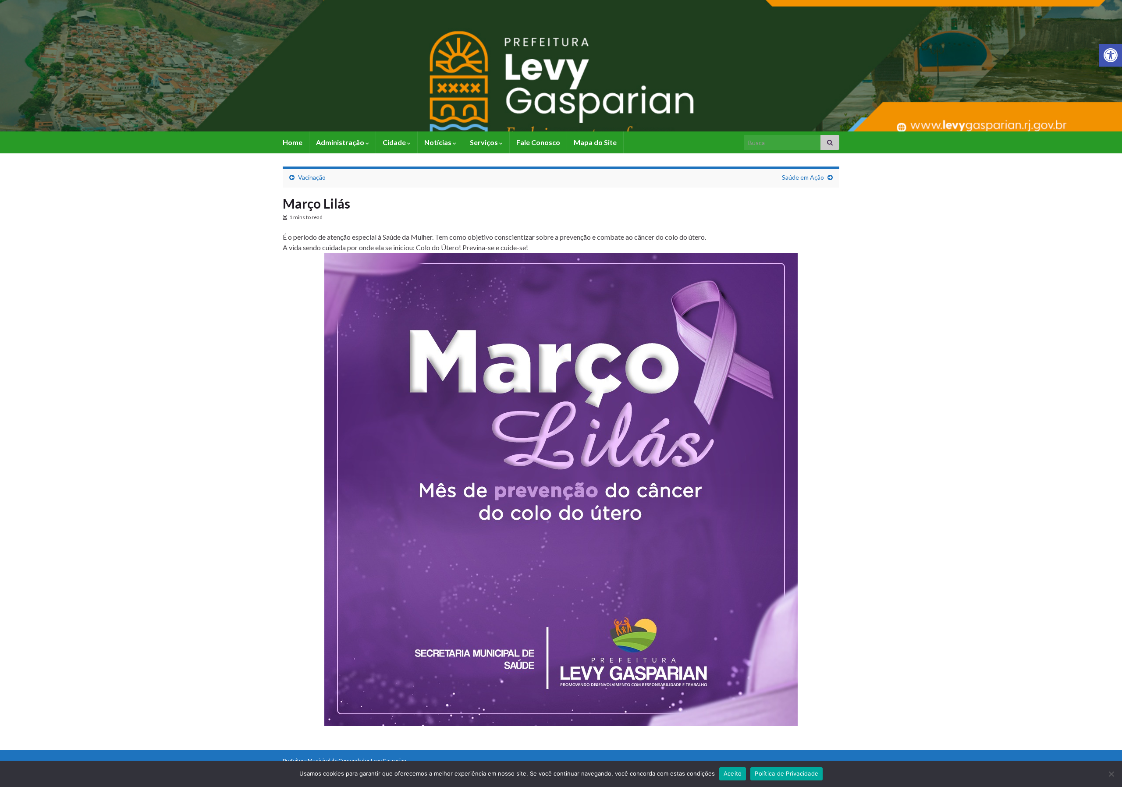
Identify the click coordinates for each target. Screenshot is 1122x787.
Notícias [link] (438, 142)
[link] (1110, 55)
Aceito (733, 773)
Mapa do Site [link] (595, 142)
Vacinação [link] (312, 177)
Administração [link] (341, 142)
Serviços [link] (484, 142)
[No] (1111, 773)
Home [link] (292, 142)
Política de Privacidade (786, 773)
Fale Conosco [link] (538, 142)
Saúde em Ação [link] (803, 177)
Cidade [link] (395, 142)
